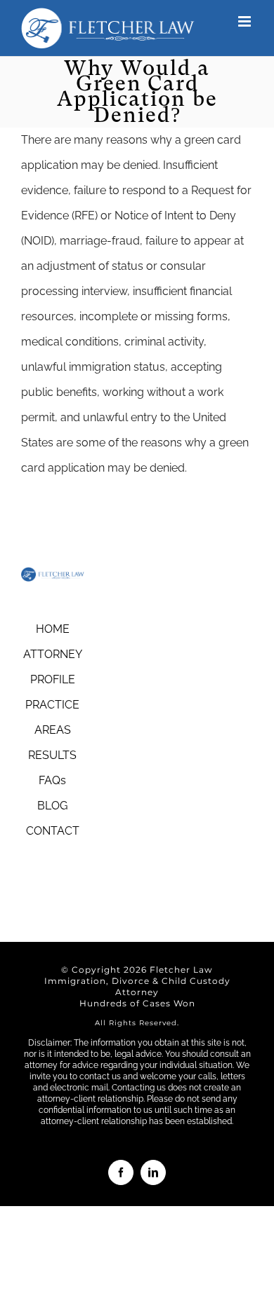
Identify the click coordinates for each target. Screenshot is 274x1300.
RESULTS (52, 755)
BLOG (52, 805)
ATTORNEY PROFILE (52, 667)
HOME (53, 629)
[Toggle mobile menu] (245, 21)
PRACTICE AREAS (52, 717)
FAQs (52, 780)
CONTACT (52, 830)
